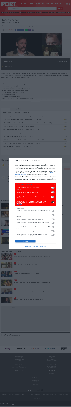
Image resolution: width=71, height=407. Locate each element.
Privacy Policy (43, 246)
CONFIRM (25, 241)
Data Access (35, 246)
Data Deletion (28, 246)
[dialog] (35, 203)
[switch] (52, 188)
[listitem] (35, 184)
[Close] (59, 161)
